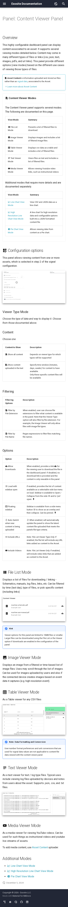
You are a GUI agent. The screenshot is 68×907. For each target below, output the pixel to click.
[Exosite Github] (21, 901)
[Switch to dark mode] (56, 4)
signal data (22, 81)
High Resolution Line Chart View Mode (15, 215)
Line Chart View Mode (22, 865)
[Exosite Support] (15, 901)
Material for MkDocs (21, 896)
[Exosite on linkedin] (27, 901)
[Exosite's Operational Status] (10, 901)
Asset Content (40, 847)
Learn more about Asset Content (22, 86)
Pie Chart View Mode (22, 876)
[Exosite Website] (4, 901)
